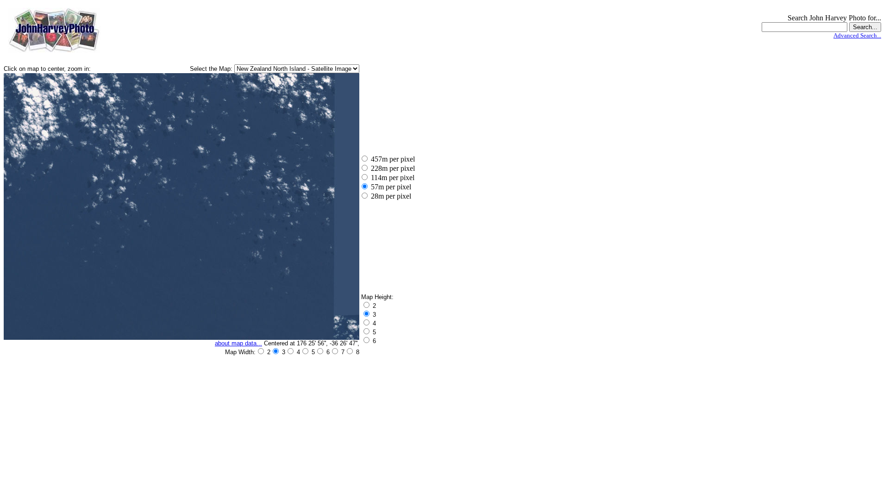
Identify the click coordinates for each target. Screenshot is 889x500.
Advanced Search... (857, 35)
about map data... (238, 343)
